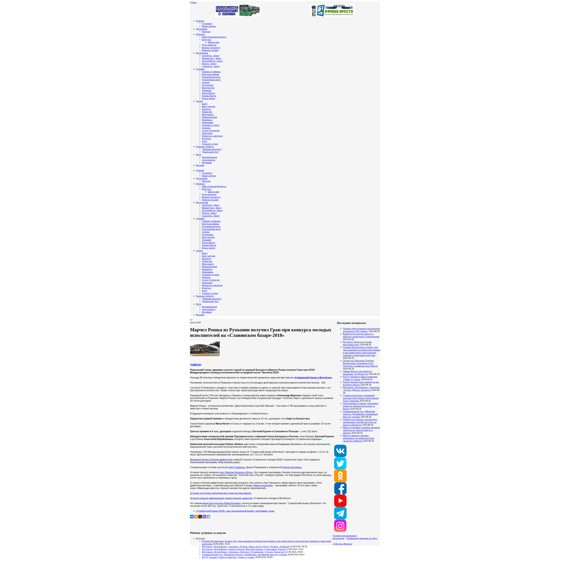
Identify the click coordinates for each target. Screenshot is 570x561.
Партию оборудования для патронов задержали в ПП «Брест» (361, 329)
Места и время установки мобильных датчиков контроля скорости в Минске (358, 438)
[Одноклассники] (196, 516)
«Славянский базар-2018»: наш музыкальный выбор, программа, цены (235, 511)
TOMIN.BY (196, 365)
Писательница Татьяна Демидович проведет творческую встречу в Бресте (360, 406)
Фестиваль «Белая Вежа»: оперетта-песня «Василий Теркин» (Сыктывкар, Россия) (244, 549)
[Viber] (204, 516)
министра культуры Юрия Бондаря (221, 503)
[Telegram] (208, 516)
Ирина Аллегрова (263, 485)
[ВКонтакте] (192, 516)
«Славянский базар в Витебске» (313, 377)
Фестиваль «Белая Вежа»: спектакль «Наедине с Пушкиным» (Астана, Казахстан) (244, 552)
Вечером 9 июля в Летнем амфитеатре (211, 459)
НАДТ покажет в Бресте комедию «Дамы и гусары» (360, 378)
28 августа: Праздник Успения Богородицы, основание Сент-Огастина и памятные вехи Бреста (360, 363)
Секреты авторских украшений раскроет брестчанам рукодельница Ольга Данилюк (361, 398)
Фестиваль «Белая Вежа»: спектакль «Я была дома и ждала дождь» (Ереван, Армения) (246, 546)
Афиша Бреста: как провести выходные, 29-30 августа (357, 372)
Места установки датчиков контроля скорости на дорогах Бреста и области (361, 430)
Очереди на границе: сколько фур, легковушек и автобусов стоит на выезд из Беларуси (360, 422)
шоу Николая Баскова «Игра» (236, 472)
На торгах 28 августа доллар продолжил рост (357, 343)
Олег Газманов (236, 467)
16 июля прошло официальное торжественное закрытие (221, 498)
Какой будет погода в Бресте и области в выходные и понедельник (361, 335)
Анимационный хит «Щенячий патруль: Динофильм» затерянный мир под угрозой (360, 414)
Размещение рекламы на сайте (362, 538)
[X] (200, 516)
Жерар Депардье (292, 467)
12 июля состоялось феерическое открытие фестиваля (220, 493)
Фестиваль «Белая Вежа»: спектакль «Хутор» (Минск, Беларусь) (361, 388)
